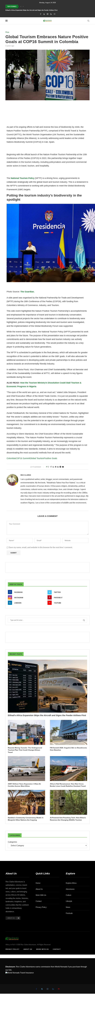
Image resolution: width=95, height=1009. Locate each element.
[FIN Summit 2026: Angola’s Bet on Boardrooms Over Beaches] (68, 732)
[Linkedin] (51, 14)
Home (38, 883)
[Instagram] (47, 14)
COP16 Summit (22, 458)
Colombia (11, 458)
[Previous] (21, 6)
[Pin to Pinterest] (55, 467)
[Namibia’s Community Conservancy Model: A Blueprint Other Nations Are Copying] (26, 802)
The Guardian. (27, 291)
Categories (12, 842)
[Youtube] (54, 14)
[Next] (23, 6)
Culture (68, 895)
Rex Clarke (26, 475)
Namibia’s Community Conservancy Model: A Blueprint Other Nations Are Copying (25, 819)
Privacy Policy (41, 907)
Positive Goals (50, 458)
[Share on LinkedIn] (58, 467)
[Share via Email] (63, 467)
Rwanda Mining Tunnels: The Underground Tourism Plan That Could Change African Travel (25, 750)
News (68, 907)
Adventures (70, 889)
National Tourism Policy (22, 178)
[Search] (88, 20)
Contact (39, 901)
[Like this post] (48, 467)
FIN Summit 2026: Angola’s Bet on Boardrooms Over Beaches (68, 749)
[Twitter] (44, 14)
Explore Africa (71, 883)
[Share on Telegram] (60, 467)
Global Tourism (37, 458)
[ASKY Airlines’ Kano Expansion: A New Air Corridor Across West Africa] (26, 768)
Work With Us (41, 895)
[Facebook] (40, 14)
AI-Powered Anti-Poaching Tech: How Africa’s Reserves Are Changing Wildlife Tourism (68, 819)
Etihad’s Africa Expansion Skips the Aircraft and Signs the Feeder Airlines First (31, 10)
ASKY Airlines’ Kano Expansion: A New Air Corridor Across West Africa (24, 785)
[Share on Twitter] (53, 467)
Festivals (69, 913)
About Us (39, 889)
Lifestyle (69, 901)
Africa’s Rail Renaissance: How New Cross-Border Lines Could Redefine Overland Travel (68, 785)
